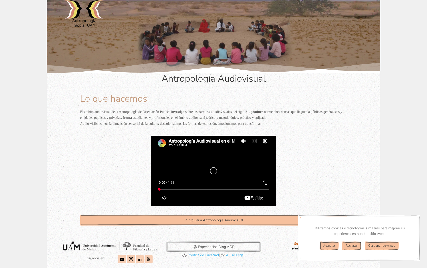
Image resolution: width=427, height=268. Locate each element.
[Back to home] (84, 15)
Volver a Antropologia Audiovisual (216, 220)
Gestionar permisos (381, 246)
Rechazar (352, 246)
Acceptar (329, 246)
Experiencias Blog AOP (216, 246)
